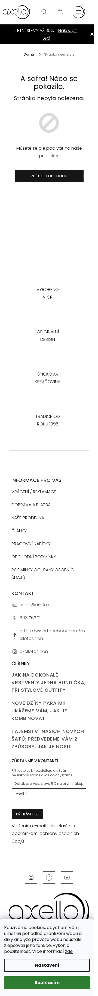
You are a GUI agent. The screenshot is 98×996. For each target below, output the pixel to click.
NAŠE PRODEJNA (27, 518)
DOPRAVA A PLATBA (31, 505)
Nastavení (47, 965)
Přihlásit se (27, 814)
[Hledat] (44, 12)
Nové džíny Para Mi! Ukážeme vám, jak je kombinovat (39, 711)
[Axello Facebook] (49, 877)
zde (69, 951)
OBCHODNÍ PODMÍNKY (33, 557)
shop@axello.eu (36, 605)
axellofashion (34, 651)
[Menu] (79, 12)
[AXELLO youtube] (67, 877)
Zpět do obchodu (49, 176)
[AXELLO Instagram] (31, 877)
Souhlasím (47, 982)
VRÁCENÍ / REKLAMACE (33, 492)
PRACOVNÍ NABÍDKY (31, 544)
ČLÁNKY (19, 531)
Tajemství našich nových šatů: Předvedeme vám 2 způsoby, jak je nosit (47, 739)
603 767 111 (30, 618)
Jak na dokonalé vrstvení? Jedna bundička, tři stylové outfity (48, 682)
